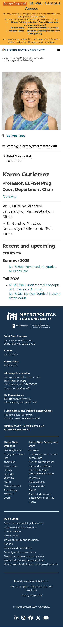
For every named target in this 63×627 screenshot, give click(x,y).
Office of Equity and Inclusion (21, 540)
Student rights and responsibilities (24, 560)
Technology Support (10, 492)
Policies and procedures (18, 548)
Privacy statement (31, 596)
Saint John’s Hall (19, 156)
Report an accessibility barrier (31, 581)
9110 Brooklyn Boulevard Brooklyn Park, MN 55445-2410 (22, 417)
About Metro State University (28, 58)
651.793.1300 (11, 354)
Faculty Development (41, 462)
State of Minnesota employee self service (44, 496)
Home (5, 58)
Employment (11, 536)
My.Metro (44, 478)
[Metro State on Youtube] (46, 618)
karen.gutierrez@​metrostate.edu (32, 146)
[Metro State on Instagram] (23, 618)
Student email (14, 486)
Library (14, 470)
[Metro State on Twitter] (38, 618)
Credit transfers (13, 532)
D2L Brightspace (14, 450)
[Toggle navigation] (58, 49)
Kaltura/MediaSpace (44, 466)
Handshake (14, 466)
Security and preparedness (20, 552)
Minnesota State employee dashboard (44, 472)
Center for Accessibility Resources (24, 523)
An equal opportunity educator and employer (31, 589)
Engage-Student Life (14, 456)
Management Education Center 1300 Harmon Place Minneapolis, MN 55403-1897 (22, 381)
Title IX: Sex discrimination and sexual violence (31, 564)
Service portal (44, 486)
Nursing (9, 196)
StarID (14, 482)
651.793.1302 (10, 365)
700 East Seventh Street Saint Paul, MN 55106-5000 (19, 342)
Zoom (14, 498)
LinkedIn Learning (14, 476)
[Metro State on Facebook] (30, 618)
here (52, 42)
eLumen (44, 450)
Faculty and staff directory (20, 60)
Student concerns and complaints (24, 556)
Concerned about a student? (21, 528)
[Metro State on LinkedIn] (16, 618)
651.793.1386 (16, 136)
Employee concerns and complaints (43, 456)
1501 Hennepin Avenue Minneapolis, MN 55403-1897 (20, 401)
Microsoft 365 (44, 482)
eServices (14, 462)
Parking (8, 544)
